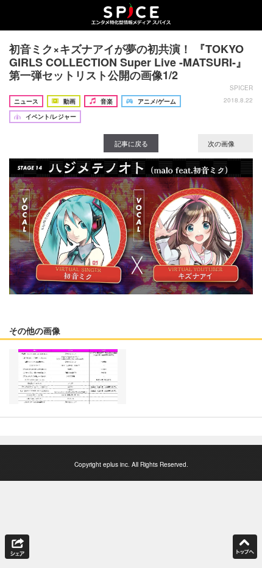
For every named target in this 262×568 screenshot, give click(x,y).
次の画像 (222, 143)
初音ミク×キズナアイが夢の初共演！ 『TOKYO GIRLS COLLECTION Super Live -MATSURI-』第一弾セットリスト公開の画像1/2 (128, 62)
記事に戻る (131, 143)
